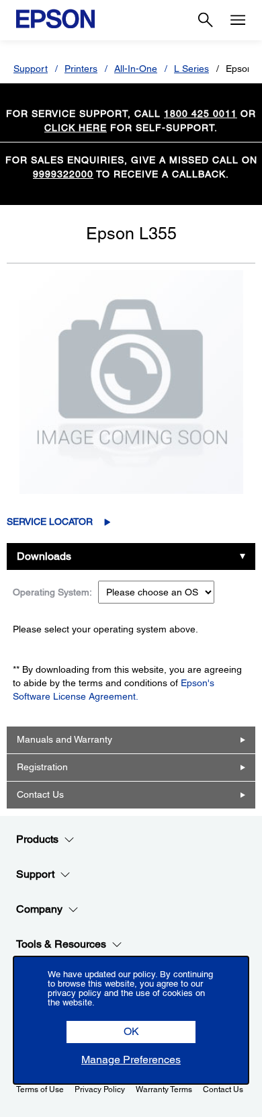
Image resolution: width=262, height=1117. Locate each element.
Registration (42, 766)
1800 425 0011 (200, 113)
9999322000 (63, 174)
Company (39, 909)
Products (37, 839)
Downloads (44, 556)
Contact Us (40, 794)
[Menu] (238, 20)
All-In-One (135, 68)
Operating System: (52, 592)
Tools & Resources (61, 944)
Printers (80, 68)
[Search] (205, 20)
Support (30, 68)
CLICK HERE (75, 127)
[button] (131, 1032)
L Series (191, 68)
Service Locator (50, 521)
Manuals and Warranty (64, 739)
